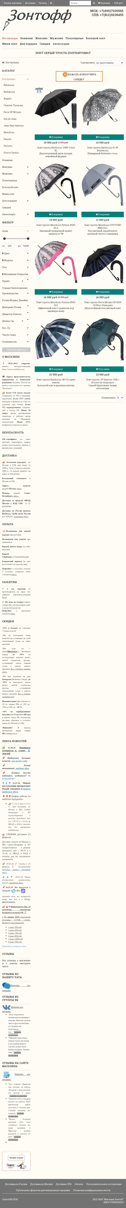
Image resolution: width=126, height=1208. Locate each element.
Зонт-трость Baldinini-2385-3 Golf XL (56, 149)
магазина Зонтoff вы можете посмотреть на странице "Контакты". (16, 385)
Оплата (43, 3)
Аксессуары (61, 43)
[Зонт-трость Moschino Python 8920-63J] (56, 262)
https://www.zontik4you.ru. (13, 369)
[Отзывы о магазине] (6, 985)
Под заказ (103, 369)
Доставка (30, 3)
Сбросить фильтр (16, 349)
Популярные (74, 38)
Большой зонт (95, 38)
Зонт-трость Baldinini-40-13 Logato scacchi (55, 381)
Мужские (56, 38)
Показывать (109, 397)
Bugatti (8, 98)
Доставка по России (16, 1184)
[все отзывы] (16, 1161)
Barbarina (9, 91)
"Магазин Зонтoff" (113, 1199)
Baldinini (9, 85)
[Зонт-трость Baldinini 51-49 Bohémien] (102, 107)
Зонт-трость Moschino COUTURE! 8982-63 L (102, 226)
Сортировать (88, 62)
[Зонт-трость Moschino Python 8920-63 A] (56, 184)
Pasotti (8, 139)
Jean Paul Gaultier (14, 125)
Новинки (26, 38)
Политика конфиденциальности (91, 1190)
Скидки (45, 43)
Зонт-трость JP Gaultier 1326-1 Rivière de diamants (102, 381)
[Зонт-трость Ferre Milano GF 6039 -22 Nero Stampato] (102, 262)
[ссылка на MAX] (23, 891)
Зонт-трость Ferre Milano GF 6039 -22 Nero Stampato (102, 304)
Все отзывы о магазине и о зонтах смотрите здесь (16, 963)
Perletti (8, 145)
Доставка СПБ (63, 1184)
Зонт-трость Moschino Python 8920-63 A (56, 226)
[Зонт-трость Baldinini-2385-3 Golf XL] (56, 107)
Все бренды (10, 38)
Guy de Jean (10, 118)
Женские (41, 38)
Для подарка (28, 43)
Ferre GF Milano (12, 112)
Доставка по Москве (41, 1184)
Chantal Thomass (13, 105)
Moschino (9, 132)
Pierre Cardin (11, 152)
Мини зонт (9, 43)
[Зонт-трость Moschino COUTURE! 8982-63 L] (102, 184)
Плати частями (13, 3)
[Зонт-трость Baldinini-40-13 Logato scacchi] (56, 339)
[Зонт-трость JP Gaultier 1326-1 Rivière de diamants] (102, 339)
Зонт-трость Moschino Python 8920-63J (56, 304)
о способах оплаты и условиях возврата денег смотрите (16, 572)
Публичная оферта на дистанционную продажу (43, 1190)
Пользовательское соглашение (104, 1184)
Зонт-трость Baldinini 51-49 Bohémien (102, 149)
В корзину (57, 137)
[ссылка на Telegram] (13, 891)
